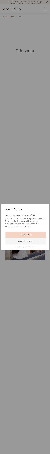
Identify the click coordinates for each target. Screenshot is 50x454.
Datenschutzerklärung (29, 247)
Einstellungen (25, 241)
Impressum (18, 247)
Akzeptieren (25, 235)
